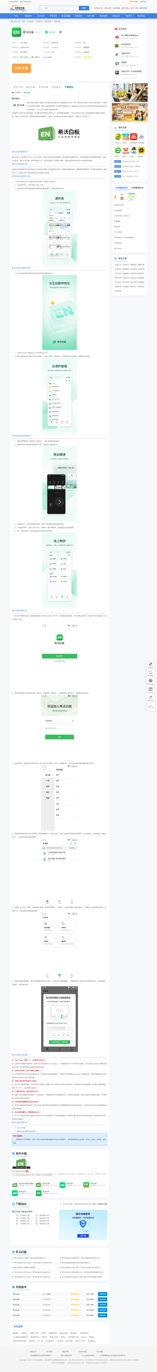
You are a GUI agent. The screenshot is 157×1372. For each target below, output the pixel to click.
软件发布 (143, 2)
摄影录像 (141, 265)
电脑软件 (28, 16)
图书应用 (118, 278)
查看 (131, 199)
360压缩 (135, 176)
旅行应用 (133, 282)
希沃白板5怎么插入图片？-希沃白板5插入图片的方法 (81, 1267)
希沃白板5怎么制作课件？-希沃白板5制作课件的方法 (81, 1258)
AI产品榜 (135, 2)
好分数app (91, 1341)
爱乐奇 (44, 1337)
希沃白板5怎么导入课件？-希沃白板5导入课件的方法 (33, 1263)
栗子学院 (69, 1341)
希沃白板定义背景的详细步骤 (24, 1267)
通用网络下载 (44, 1215)
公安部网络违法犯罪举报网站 (40, 1355)
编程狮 (15, 1333)
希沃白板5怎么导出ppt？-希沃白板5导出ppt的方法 (32, 1272)
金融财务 (126, 273)
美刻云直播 (64, 1333)
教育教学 (48, 21)
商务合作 (33, 1351)
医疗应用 (126, 282)
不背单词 (24, 1333)
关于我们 (49, 1351)
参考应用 (133, 269)
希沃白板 (27, 92)
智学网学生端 (73, 1337)
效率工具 (133, 278)
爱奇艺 (132, 166)
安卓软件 (41, 16)
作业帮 (43, 1333)
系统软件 (78, 16)
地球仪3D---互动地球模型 (125, 237)
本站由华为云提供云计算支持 (96, 1363)
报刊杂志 (141, 286)
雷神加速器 (125, 161)
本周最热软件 (122, 188)
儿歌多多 (60, 1341)
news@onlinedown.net (76, 1363)
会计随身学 (50, 1341)
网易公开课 (54, 1337)
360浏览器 (116, 8)
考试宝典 (32, 1341)
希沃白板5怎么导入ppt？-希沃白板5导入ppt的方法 (32, 1277)
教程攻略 (103, 16)
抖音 (132, 8)
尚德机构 (119, 210)
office (124, 176)
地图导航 (133, 265)
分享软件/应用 (102, 1204)
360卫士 (118, 143)
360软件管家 (126, 143)
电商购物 (141, 282)
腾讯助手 (132, 161)
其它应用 (133, 273)
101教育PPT (84, 1333)
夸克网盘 (129, 176)
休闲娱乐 (126, 265)
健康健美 (126, 269)
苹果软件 (53, 16)
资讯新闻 (118, 291)
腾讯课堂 (73, 1333)
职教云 (63, 1337)
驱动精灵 (133, 143)
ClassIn (83, 1337)
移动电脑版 (66, 16)
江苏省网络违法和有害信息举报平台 (112, 1355)
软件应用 (39, 21)
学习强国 (119, 232)
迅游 (137, 161)
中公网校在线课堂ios (20, 1337)
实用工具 (118, 265)
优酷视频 (137, 166)
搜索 (84, 8)
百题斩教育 (53, 1333)
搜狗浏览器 (143, 8)
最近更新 (141, 16)
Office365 (107, 8)
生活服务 (126, 286)
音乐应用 (118, 273)
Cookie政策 (82, 1351)
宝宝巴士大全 (80, 1341)
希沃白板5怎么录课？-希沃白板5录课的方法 (30, 1258)
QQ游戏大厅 (133, 156)
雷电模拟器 (141, 156)
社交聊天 (118, 269)
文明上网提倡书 (66, 1355)
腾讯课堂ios (35, 1337)
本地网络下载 (24, 1215)
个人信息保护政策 (88, 1355)
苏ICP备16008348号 (76, 1360)
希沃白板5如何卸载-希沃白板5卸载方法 (76, 1263)
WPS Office (125, 8)
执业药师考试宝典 (19, 1341)
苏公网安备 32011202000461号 (96, 1360)
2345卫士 (136, 171)
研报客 (99, 1139)
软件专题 (91, 16)
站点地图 (100, 1351)
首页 (16, 16)
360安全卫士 (98, 8)
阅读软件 (141, 273)
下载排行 (128, 16)
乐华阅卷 (81, 1139)
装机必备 (116, 16)
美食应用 (118, 286)
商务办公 (133, 286)
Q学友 (88, 1139)
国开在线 (119, 243)
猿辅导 (91, 1337)
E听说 (93, 1139)
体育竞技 (141, 269)
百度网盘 (141, 143)
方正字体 (130, 171)
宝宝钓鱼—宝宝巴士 (123, 216)
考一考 (40, 1341)
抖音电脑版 (125, 166)
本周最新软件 (137, 188)
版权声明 (65, 1351)
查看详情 (102, 1294)
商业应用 (126, 278)
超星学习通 (34, 1333)
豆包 (136, 8)
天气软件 (118, 282)
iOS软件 (31, 21)
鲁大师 (124, 171)
